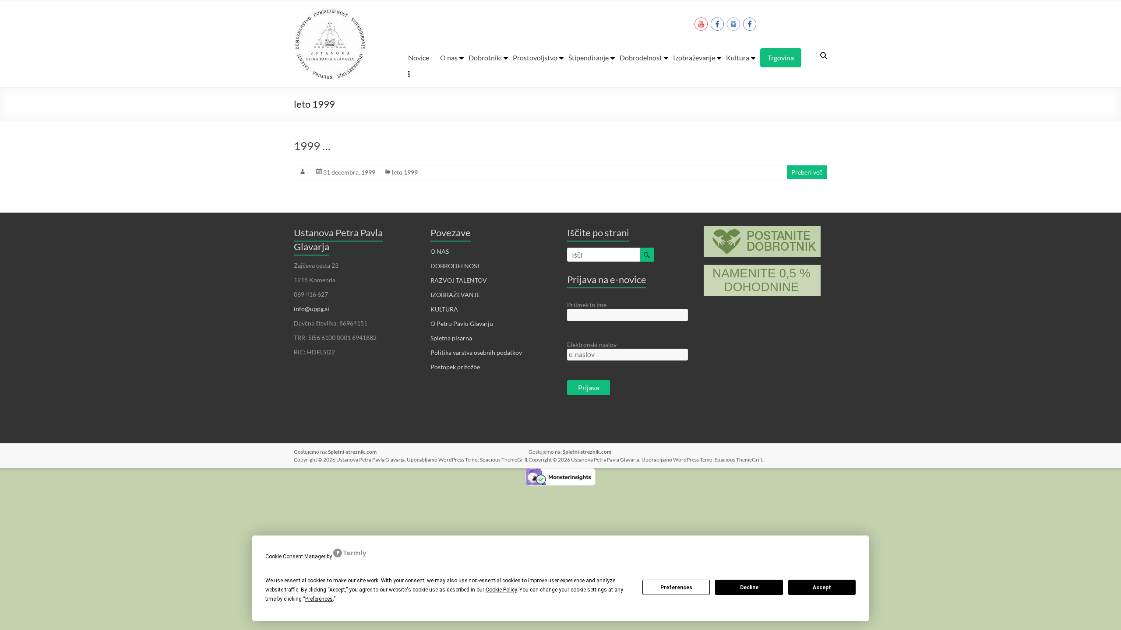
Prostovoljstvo (535, 57)
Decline (749, 587)
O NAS (439, 251)
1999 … (312, 146)
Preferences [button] (319, 599)
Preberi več (806, 172)
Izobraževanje (694, 57)
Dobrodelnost (641, 57)
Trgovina (781, 57)
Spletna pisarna (451, 338)
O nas (449, 57)
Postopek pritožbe (455, 367)
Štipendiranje (588, 57)
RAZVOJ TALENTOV (458, 280)
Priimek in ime (586, 304)
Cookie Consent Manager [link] (295, 556)
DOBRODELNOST (455, 266)
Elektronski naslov (592, 344)
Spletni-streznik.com (352, 451)
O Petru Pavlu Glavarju (461, 323)
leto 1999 (405, 172)
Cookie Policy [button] (501, 590)
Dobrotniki (485, 57)
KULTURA (444, 309)
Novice (418, 57)
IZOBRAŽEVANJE (455, 294)
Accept (822, 587)
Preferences (676, 587)
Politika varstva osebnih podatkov (476, 352)
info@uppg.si (311, 308)
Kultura (737, 57)
